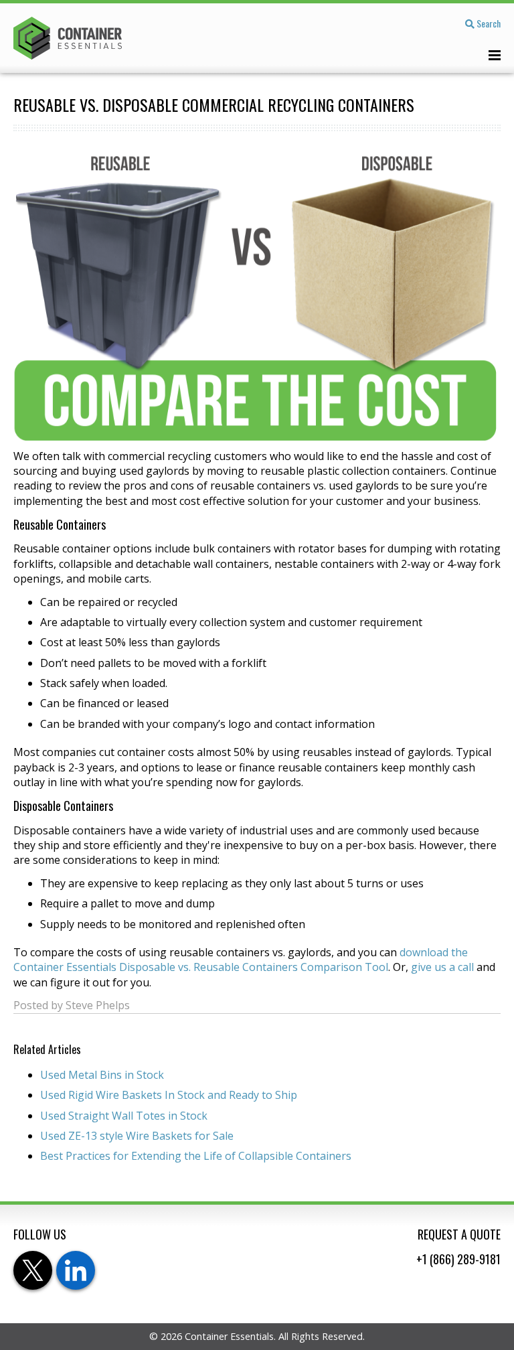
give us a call (442, 967)
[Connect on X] (32, 1270)
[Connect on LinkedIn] (75, 1270)
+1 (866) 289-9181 (458, 1259)
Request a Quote (459, 1234)
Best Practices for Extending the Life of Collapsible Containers (195, 1155)
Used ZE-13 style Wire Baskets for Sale (137, 1135)
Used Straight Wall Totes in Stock (123, 1115)
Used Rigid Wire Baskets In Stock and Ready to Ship (168, 1095)
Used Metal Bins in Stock (102, 1074)
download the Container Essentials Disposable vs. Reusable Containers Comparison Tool (240, 959)
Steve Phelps (98, 1005)
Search (488, 23)
